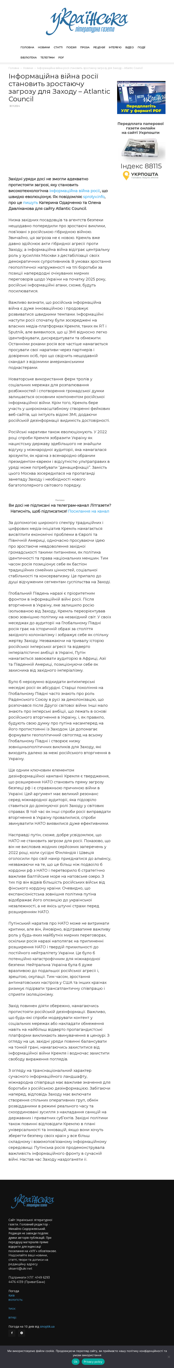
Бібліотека (29, 57)
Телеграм (48, 57)
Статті (58, 47)
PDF (61, 57)
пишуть (31, 202)
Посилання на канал (88, 511)
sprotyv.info (94, 196)
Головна (27, 47)
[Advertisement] (59, 142)
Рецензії (99, 47)
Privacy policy (93, 1361)
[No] (169, 1357)
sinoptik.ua (47, 1326)
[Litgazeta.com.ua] (87, 21)
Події (141, 47)
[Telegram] (21, 1333)
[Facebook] (11, 1333)
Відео (129, 47)
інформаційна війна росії (74, 190)
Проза (85, 47)
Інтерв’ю (115, 47)
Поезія (71, 47)
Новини (44, 47)
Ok (76, 1361)
